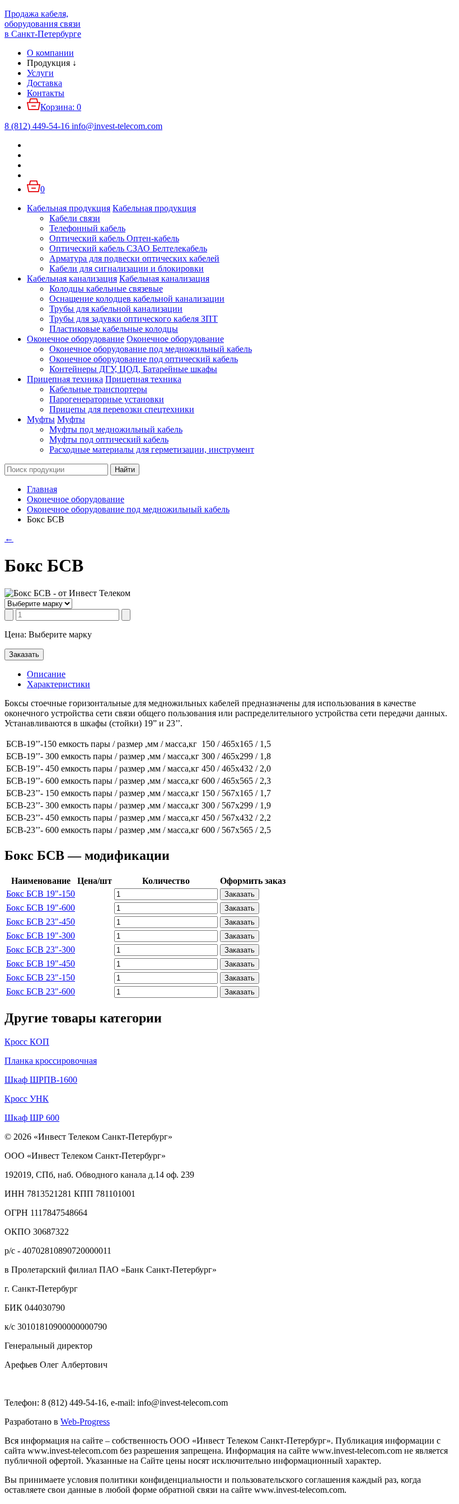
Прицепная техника (65, 379)
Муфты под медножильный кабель (115, 429)
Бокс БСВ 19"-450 (40, 963)
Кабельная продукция (68, 208)
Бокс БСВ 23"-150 (40, 977)
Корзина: (60, 107)
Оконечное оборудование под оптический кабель (143, 359)
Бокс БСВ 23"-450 (40, 921)
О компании (50, 53)
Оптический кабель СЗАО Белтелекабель (128, 248)
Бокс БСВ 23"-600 (40, 991)
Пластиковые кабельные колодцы (113, 329)
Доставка (44, 83)
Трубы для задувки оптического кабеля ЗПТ (133, 318)
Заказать (24, 654)
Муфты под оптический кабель (108, 439)
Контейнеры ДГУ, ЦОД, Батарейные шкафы (133, 369)
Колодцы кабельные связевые (106, 288)
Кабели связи (74, 218)
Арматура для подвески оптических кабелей (134, 258)
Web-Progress (85, 1421)
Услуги (40, 73)
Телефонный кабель (87, 228)
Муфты (41, 419)
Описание (46, 674)
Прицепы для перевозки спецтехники (121, 409)
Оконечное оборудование (75, 339)
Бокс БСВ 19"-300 (40, 935)
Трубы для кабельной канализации (115, 308)
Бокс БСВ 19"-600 (40, 907)
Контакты (45, 93)
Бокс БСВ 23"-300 (40, 949)
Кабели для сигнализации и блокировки (126, 268)
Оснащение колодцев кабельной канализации (136, 298)
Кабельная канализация (72, 278)
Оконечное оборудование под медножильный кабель (150, 349)
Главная (42, 489)
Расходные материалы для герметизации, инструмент (151, 449)
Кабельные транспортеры (98, 389)
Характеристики (58, 684)
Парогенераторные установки (106, 399)
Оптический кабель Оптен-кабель (114, 238)
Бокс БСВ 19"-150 (40, 893)
